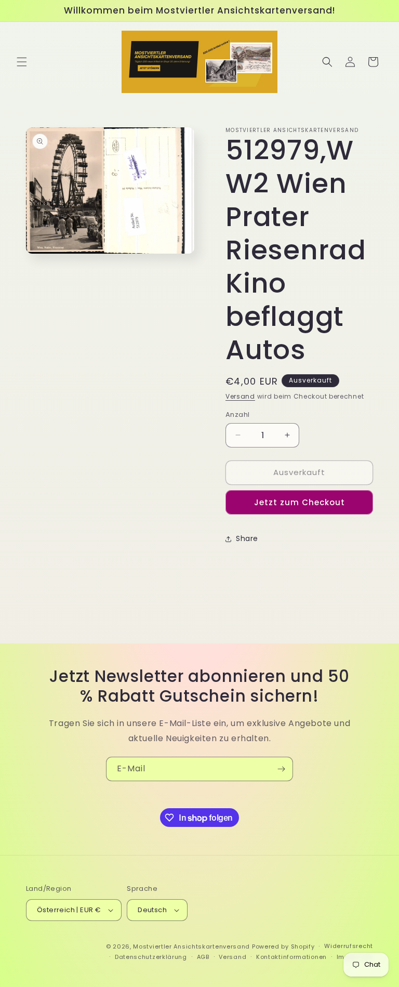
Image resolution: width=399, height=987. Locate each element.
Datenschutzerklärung (151, 957)
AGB (203, 957)
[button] (21, 61)
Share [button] (247, 538)
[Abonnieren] (281, 769)
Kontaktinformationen (291, 957)
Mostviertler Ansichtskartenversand (191, 946)
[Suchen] (327, 61)
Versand (240, 396)
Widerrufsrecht (348, 946)
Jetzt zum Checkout (299, 502)
